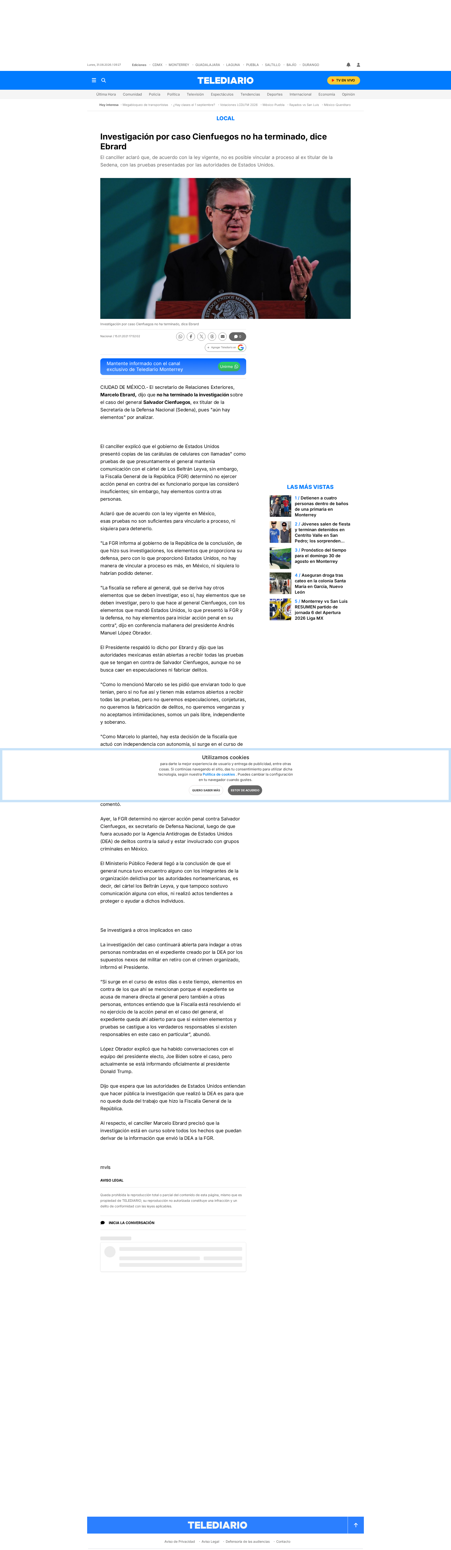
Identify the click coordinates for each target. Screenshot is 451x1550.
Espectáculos (222, 94)
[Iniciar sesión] (358, 65)
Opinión (348, 94)
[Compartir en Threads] (212, 336)
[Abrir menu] (94, 80)
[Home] (225, 80)
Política (173, 94)
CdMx (157, 65)
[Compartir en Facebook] (191, 336)
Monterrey (179, 65)
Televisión (195, 94)
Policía (154, 94)
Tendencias (250, 94)
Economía (327, 94)
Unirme (226, 366)
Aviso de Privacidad (179, 1541)
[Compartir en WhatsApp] (180, 336)
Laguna (233, 65)
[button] (225, 347)
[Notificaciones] (348, 64)
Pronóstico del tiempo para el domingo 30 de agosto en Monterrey (320, 556)
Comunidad (132, 94)
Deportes (275, 94)
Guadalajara (207, 65)
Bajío (291, 65)
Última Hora (106, 94)
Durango (311, 65)
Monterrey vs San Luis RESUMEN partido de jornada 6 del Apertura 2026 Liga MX (321, 610)
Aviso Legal (210, 1541)
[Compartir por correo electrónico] (222, 336)
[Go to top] (356, 1525)
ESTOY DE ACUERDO (245, 790)
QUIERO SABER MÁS (206, 790)
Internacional (300, 94)
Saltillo (272, 65)
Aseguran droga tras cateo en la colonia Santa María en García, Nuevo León (320, 584)
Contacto (283, 1541)
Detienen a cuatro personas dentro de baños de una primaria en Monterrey (321, 506)
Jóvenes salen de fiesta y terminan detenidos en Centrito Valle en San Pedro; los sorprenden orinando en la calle (322, 535)
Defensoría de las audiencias (248, 1541)
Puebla (252, 65)
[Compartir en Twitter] (201, 336)
